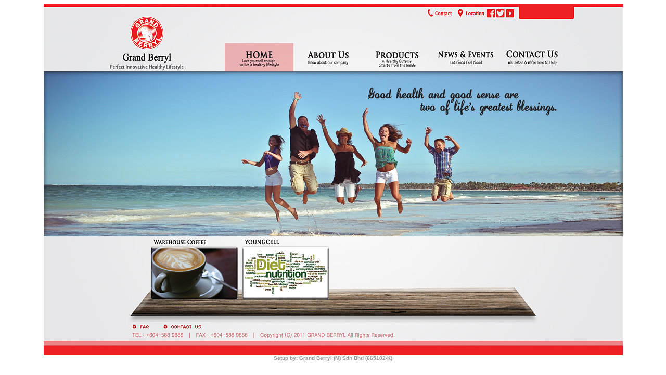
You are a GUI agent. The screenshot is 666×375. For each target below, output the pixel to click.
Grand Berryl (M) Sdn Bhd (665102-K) (345, 358)
